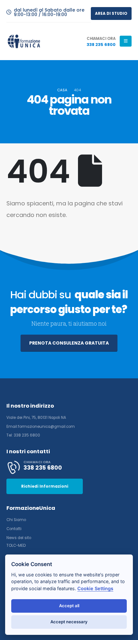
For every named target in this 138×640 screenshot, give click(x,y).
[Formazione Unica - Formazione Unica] (24, 41)
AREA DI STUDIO (111, 13)
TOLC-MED (16, 545)
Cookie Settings (95, 588)
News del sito (18, 537)
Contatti (14, 528)
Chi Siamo (16, 519)
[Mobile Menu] (126, 41)
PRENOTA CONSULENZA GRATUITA (69, 343)
